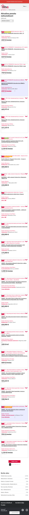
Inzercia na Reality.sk (6, 502)
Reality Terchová (5, 413)
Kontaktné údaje (19, 502)
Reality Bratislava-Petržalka (7, 359)
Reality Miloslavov (5, 163)
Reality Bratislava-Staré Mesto (8, 145)
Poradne (3, 505)
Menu (24, 6)
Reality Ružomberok (5, 36)
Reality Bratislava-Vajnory (7, 320)
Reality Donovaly (5, 249)
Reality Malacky (5, 181)
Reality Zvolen (4, 53)
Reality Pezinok (4, 302)
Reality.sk (4, 9)
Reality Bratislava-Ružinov (7, 105)
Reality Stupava (5, 197)
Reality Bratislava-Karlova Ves (8, 448)
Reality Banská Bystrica (6, 69)
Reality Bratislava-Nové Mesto (8, 285)
